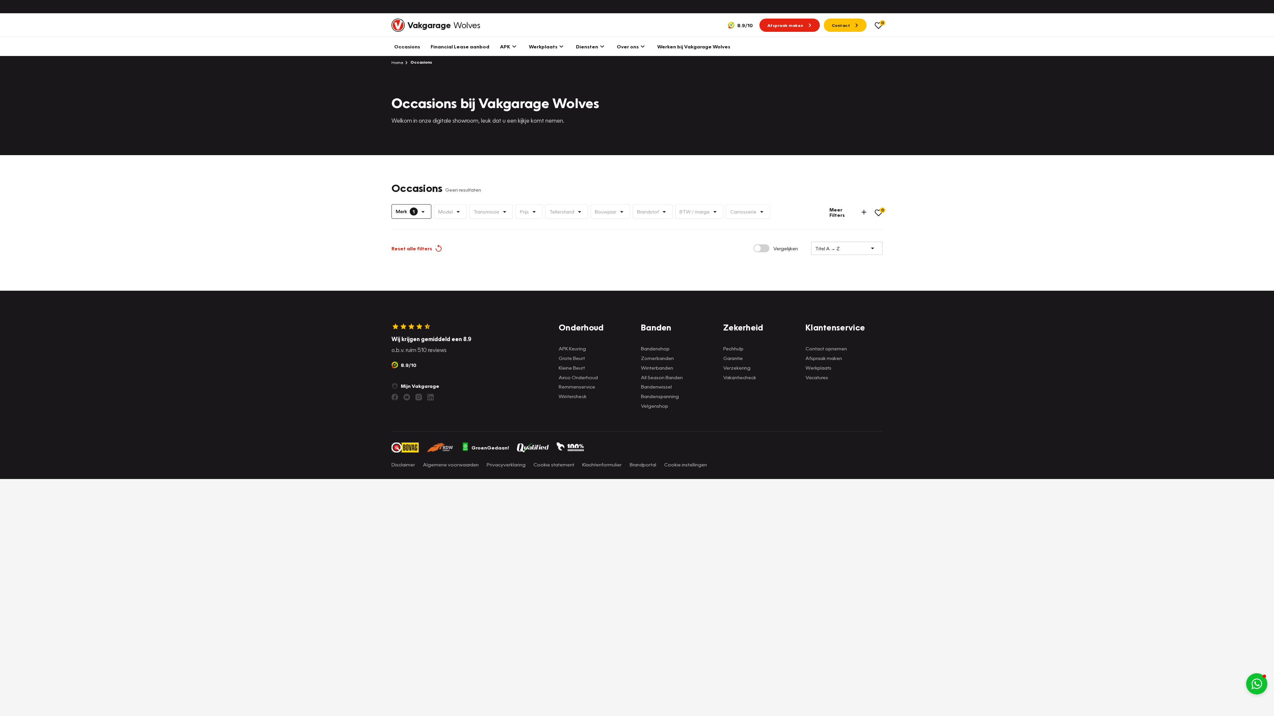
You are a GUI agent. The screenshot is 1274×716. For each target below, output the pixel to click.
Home (397, 62)
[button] (1256, 683)
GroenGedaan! (490, 447)
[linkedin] (430, 397)
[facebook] (394, 397)
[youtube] (406, 397)
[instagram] (418, 397)
